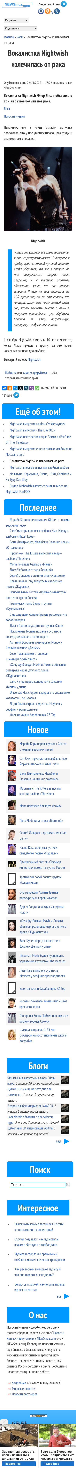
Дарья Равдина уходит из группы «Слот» (36, 625)
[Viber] (31, 388)
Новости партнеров (24, 1394)
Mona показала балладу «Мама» (31, 564)
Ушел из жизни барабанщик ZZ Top (33, 714)
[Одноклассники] (9, 388)
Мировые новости (23, 1388)
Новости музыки (14, 116)
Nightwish (34, 359)
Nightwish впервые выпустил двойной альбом (39, 467)
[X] (20, 388)
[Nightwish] (38, 190)
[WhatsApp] (37, 388)
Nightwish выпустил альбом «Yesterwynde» (37, 423)
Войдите (11, 372)
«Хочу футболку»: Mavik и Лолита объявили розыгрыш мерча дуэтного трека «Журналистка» (36, 670)
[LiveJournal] (26, 388)
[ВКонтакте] (4, 388)
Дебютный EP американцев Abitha (30, 1128)
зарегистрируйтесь (35, 372)
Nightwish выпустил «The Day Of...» (32, 430)
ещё (58, 1141)
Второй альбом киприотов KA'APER (30, 1105)
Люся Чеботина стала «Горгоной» (31, 569)
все (59, 1296)
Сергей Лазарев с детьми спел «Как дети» (37, 575)
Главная (9, 36)
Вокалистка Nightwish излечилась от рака (37, 460)
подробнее (19, 1382)
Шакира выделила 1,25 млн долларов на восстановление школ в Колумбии (43, 1035)
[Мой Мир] (15, 388)
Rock (20, 36)
